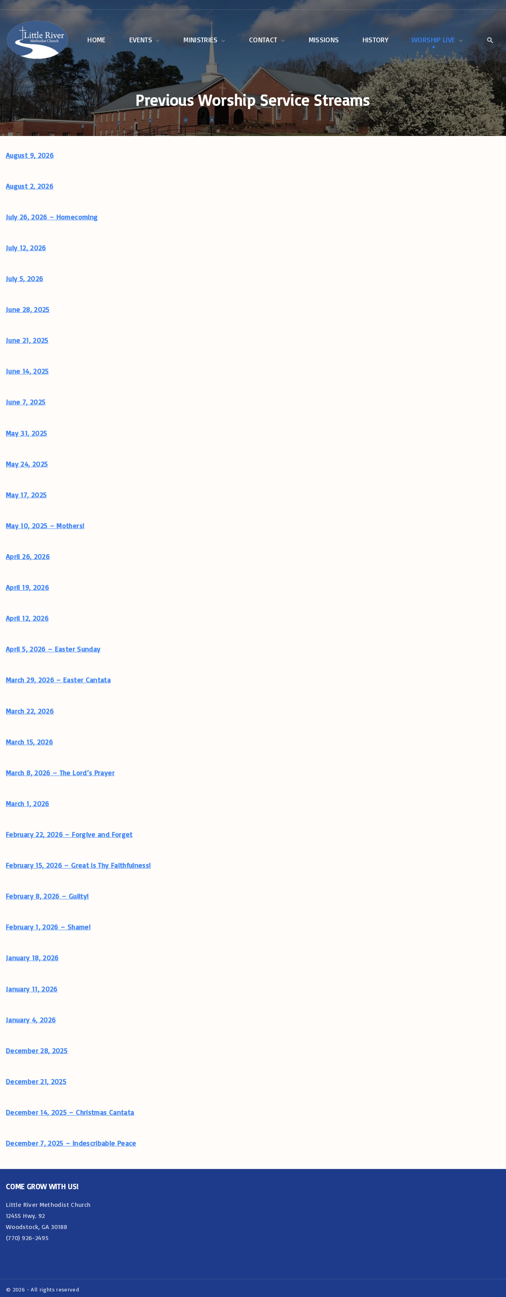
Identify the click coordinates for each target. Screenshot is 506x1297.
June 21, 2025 (27, 340)
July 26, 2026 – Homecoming (52, 216)
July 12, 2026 (26, 247)
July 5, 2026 (24, 278)
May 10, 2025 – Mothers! (45, 525)
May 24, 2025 (27, 463)
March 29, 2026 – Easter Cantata (58, 679)
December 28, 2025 (37, 1050)
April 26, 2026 (28, 556)
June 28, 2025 (28, 309)
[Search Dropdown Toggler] (490, 40)
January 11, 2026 (32, 988)
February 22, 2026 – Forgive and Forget (69, 834)
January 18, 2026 (32, 957)
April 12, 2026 (27, 618)
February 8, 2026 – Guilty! (47, 895)
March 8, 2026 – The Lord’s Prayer (60, 772)
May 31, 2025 (26, 433)
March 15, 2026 (29, 741)
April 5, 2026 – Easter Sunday (53, 648)
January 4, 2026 (31, 1019)
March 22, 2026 (30, 710)
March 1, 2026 (27, 803)
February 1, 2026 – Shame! (48, 926)
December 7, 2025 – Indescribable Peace (71, 1142)
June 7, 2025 (25, 401)
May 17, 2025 (26, 494)
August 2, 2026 (29, 185)
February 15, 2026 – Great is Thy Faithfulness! (78, 865)
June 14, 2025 (27, 370)
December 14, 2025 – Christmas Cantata (70, 1112)
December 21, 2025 (36, 1081)
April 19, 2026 (27, 587)
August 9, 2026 (30, 155)
